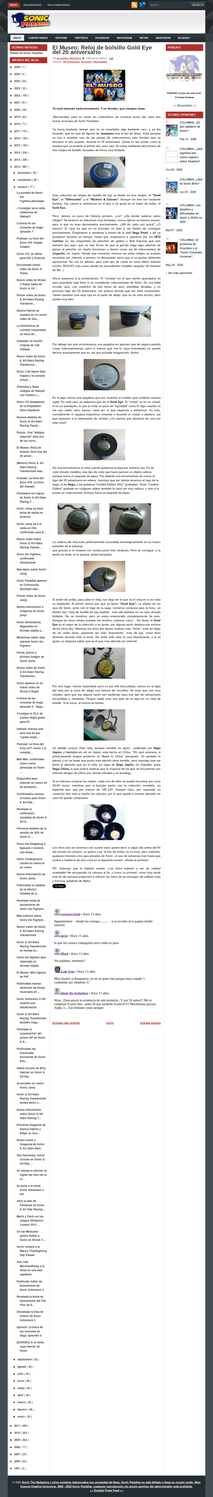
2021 (17, 102)
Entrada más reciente (66, 1023)
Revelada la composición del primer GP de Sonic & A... (31, 1035)
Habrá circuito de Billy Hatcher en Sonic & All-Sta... (31, 1072)
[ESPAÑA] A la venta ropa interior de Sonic (30, 1346)
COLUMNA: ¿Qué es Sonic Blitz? (191, 181)
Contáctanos (38, 38)
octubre (22, 187)
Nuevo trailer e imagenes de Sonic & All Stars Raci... (31, 1144)
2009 (17, 1440)
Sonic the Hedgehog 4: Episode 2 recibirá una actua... (31, 848)
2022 (17, 95)
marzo (21, 1402)
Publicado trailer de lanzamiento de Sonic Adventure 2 (30, 1285)
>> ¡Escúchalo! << (184, 105)
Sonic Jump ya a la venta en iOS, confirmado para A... (31, 528)
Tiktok (144, 38)
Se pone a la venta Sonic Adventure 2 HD (30, 1190)
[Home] (29, 27)
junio (21, 1381)
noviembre (24, 180)
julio (20, 1374)
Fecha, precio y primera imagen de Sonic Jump (30, 656)
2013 (17, 160)
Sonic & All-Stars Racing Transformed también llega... (31, 1018)
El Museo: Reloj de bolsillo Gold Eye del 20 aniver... (32, 452)
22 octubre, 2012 (66, 58)
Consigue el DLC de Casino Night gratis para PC (31, 717)
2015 (17, 145)
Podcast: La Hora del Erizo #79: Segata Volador (30, 242)
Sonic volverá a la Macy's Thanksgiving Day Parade (32, 1251)
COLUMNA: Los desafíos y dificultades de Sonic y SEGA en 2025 (191, 213)
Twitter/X (81, 38)
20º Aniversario (71, 61)
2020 (17, 110)
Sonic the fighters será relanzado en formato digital (31, 961)
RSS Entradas (32, 5)
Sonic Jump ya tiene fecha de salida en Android (30, 512)
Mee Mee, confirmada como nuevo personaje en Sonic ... (31, 765)
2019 (17, 117)
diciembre (24, 173)
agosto (22, 1367)
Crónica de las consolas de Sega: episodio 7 (30, 227)
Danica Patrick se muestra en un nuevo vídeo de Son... (32, 315)
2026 (17, 67)
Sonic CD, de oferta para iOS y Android (31, 256)
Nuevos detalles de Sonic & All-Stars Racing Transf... (29, 421)
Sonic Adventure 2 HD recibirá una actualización (31, 1003)
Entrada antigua (150, 1023)
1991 (17, 1468)
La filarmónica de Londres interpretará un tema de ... (31, 330)
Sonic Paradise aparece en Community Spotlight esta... (32, 585)
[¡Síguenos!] (143, 7)
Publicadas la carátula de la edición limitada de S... (31, 889)
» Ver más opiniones (179, 273)
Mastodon (163, 38)
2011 (17, 1426)
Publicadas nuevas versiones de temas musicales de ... (31, 987)
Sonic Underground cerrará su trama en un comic (31, 863)
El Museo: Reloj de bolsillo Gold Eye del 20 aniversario (102, 49)
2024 (17, 81)
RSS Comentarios (59, 5)
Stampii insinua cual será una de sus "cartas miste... (30, 733)
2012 (17, 167)
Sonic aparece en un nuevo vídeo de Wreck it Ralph (30, 687)
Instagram (124, 38)
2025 (17, 74)
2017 (17, 131)
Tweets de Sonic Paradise (26, 53)
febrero (22, 1409)
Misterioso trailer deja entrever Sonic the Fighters (31, 641)
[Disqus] (106, 959)
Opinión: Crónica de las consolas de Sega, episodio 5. (30, 1331)
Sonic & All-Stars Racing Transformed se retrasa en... (31, 946)
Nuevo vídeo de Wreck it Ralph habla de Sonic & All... (31, 284)
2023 (17, 88)
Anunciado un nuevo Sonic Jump (30, 1085)
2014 (17, 152)
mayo (21, 1388)
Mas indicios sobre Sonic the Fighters (30, 918)
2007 (17, 1454)
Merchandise (100, 61)
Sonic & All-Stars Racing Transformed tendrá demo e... (31, 1098)
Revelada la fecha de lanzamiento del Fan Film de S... (31, 1301)
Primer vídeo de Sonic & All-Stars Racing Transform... (31, 299)
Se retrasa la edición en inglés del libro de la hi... (32, 1175)
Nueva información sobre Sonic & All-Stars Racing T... (30, 1114)
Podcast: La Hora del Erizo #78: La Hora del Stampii (30, 482)
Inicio (13, 5)
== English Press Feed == (106, 1490)
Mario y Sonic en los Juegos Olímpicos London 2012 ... (30, 1220)
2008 (17, 1447)
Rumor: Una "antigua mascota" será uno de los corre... (30, 436)
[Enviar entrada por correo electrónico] (110, 58)
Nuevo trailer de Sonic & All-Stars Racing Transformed (31, 931)
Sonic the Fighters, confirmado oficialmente (29, 558)
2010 (17, 1433)
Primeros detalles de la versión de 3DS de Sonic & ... (31, 832)
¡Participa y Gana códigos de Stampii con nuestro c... (31, 391)
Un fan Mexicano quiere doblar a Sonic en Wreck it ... (31, 1235)
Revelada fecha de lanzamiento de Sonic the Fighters (30, 904)
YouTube (61, 38)
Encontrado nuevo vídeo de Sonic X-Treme (30, 269)
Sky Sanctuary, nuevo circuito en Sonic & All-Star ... (31, 1159)
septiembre (25, 1359)
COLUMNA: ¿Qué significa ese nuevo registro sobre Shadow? (191, 155)
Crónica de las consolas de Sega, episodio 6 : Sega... (31, 702)
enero (21, 1416)
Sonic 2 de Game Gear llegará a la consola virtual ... (31, 375)
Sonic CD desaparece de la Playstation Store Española (31, 406)
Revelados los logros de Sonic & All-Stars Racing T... (31, 497)
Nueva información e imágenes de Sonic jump (31, 611)
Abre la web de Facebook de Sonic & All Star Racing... (31, 1205)
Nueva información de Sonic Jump (31, 876)
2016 (17, 138)
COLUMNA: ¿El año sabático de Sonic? (190, 126)
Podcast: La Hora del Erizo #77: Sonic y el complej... (31, 748)
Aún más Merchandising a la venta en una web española (30, 1268)
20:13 (78, 58)
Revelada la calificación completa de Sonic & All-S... (32, 815)
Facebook (102, 38)
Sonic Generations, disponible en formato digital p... (30, 626)
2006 (17, 1461)
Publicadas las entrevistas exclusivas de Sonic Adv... (31, 1055)
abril (20, 1395)
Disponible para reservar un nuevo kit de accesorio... (32, 782)
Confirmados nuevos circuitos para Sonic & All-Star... (31, 798)
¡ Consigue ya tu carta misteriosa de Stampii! (31, 212)
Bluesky (184, 38)
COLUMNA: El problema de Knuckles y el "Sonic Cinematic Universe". (191, 248)
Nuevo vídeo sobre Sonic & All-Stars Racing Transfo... (29, 543)
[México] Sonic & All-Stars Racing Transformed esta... (31, 467)
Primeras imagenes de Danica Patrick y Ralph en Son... (31, 1129)
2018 (17, 124)
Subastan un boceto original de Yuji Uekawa (29, 345)
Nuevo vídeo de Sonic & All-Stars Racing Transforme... (31, 360)
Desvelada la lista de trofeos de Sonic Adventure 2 (30, 1316)
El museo (86, 61)
